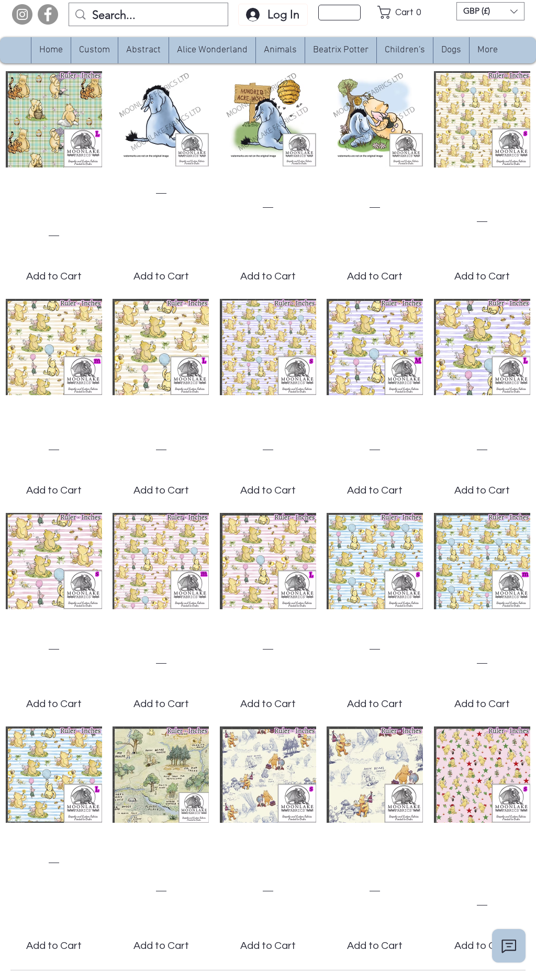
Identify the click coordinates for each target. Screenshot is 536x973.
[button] (402, 12)
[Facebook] (48, 14)
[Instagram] (22, 14)
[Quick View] (54, 119)
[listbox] (490, 11)
